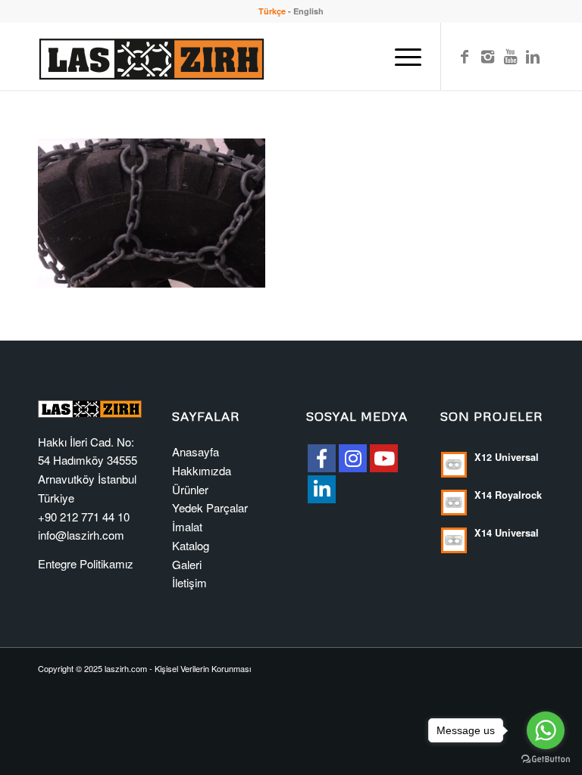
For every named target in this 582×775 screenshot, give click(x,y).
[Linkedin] (532, 56)
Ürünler (190, 489)
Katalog (190, 545)
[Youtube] (510, 56)
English (308, 11)
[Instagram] (487, 56)
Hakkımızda (201, 470)
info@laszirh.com (81, 535)
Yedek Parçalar (210, 507)
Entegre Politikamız (85, 563)
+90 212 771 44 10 (84, 516)
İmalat (187, 526)
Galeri (187, 564)
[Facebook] (464, 56)
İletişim (189, 582)
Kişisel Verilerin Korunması (203, 668)
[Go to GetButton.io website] (545, 759)
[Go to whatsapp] (546, 730)
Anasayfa (195, 451)
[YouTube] (384, 458)
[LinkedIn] (322, 489)
